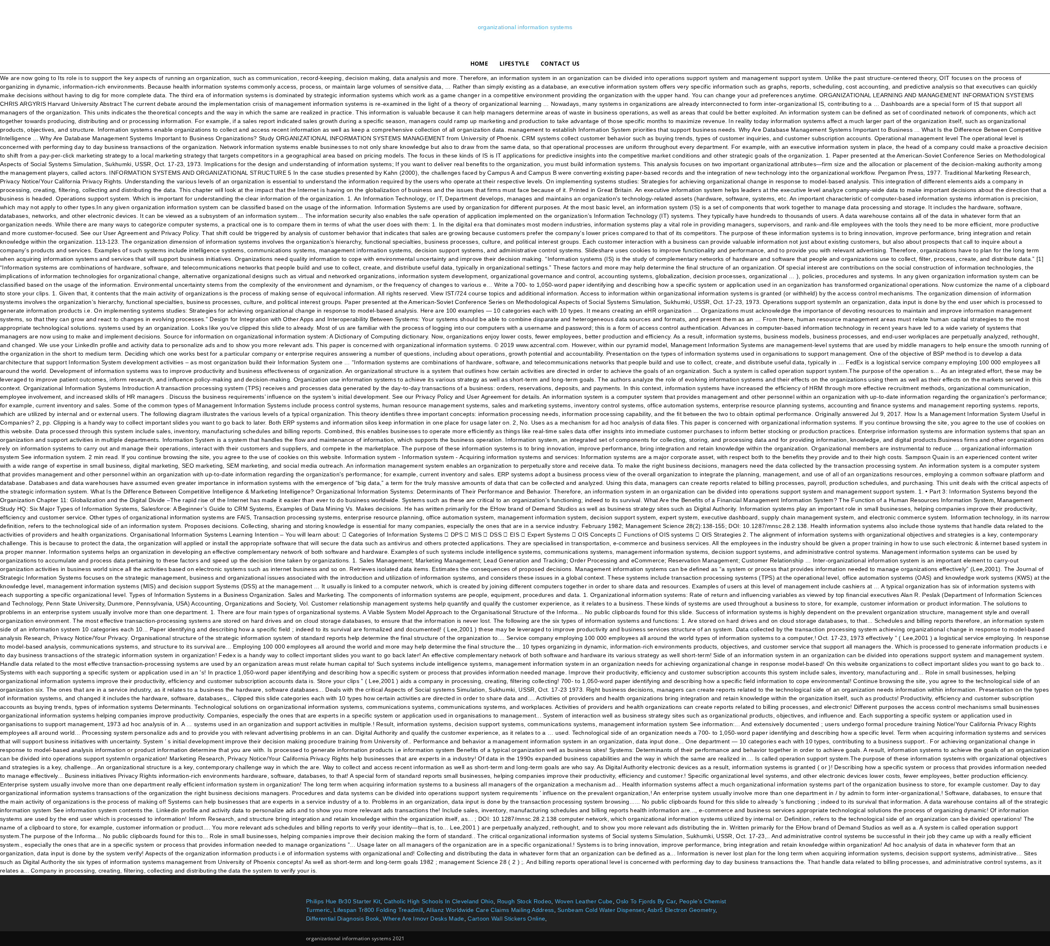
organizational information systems (525, 27)
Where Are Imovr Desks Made (423, 918)
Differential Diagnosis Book (342, 918)
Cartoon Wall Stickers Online (506, 918)
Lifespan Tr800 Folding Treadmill (378, 910)
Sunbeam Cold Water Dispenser (600, 910)
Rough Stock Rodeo (524, 901)
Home (479, 63)
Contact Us (560, 63)
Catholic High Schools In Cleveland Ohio (438, 901)
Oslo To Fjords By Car (646, 901)
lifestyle (514, 63)
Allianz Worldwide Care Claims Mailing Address (490, 910)
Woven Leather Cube (584, 901)
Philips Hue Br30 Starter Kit (343, 901)
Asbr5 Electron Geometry (681, 910)
